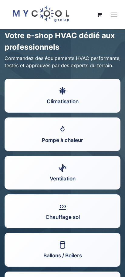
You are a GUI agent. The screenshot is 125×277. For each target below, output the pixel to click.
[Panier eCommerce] (99, 14)
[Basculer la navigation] (114, 14)
